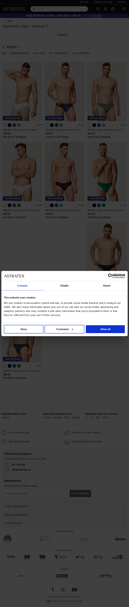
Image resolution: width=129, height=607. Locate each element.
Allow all (105, 329)
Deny (24, 329)
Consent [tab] (22, 285)
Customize (62, 329)
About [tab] (106, 285)
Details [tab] (64, 285)
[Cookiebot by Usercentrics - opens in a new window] (110, 275)
